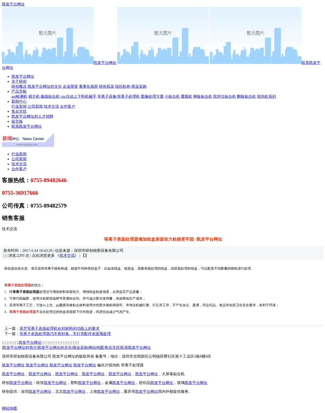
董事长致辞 (88, 86)
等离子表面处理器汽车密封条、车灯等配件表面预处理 (65, 334)
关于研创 (19, 81)
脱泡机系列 (266, 96)
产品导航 (19, 91)
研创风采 (106, 86)
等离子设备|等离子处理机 (118, 96)
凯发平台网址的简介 (20, 347)
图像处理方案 (152, 96)
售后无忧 (19, 111)
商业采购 (139, 86)
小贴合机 (172, 96)
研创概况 (19, 86)
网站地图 (96, 347)
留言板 (17, 121)
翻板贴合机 (246, 96)
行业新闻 (19, 106)
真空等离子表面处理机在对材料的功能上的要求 (59, 328)
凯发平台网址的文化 (45, 86)
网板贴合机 (202, 96)
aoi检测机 (19, 96)
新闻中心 (19, 101)
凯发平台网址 (13, 4)
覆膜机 (186, 96)
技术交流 (51, 106)
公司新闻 (35, 106)
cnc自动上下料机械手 (78, 96)
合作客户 (67, 106)
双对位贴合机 (224, 96)
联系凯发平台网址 (26, 126)
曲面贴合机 (50, 96)
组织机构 (122, 86)
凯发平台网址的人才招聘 (32, 116)
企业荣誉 (70, 86)
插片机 (34, 96)
